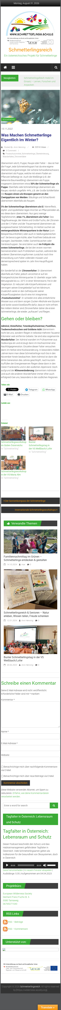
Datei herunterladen (13, 870)
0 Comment (11, 150)
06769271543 (10, 904)
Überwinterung (42, 154)
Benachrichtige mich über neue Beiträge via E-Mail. (29, 776)
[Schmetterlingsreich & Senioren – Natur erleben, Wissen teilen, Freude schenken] (30, 589)
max (23, 564)
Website (5, 755)
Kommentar (8, 699)
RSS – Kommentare (17, 929)
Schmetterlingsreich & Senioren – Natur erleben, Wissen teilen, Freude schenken (26, 614)
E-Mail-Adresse (9, 743)
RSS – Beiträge (15, 922)
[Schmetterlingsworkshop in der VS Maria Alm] (13, 463)
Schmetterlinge (28, 154)
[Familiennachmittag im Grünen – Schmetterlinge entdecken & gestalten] (30, 541)
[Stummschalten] (44, 865)
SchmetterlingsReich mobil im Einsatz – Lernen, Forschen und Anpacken (39, 81)
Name (5, 731)
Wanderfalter (8, 156)
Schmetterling (8, 119)
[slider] (51, 865)
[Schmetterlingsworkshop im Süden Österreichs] (13, 433)
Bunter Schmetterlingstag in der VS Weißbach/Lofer (40, 445)
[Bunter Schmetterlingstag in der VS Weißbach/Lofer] (41, 433)
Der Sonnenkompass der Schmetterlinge (25, 501)
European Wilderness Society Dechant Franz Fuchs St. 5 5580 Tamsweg (17, 897)
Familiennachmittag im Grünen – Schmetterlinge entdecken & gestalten (25, 558)
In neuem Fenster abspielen (38, 870)
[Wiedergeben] (7, 865)
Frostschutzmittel (13, 154)
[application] (30, 865)
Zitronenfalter (20, 156)
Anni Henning (27, 620)
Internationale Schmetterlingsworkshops (35, 510)
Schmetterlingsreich (30, 50)
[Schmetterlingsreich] (5, 67)
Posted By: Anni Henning (14, 147)
